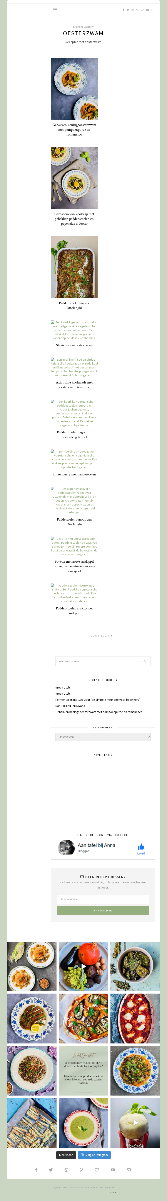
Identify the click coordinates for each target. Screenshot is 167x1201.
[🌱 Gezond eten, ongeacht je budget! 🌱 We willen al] (84, 1071)
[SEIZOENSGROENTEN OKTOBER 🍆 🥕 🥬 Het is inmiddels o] (84, 967)
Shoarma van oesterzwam (74, 345)
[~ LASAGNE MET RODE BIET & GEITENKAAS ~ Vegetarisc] (135, 1018)
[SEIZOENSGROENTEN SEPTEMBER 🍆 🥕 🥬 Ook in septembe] (135, 1123)
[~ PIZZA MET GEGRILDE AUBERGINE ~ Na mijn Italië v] (84, 1018)
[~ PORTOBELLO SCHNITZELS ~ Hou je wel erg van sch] (32, 1018)
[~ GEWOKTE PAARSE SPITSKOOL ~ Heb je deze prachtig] (32, 1071)
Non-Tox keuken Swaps (70, 706)
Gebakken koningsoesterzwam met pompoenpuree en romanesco (74, 129)
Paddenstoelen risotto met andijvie (74, 611)
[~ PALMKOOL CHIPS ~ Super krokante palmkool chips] (135, 967)
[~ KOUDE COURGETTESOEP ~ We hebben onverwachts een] (84, 1123)
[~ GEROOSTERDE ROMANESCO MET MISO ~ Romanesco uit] (135, 1071)
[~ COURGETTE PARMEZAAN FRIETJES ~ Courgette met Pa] (32, 1123)
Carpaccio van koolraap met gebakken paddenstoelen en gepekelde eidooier (74, 219)
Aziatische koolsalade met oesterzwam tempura (74, 385)
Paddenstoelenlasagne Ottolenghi (74, 305)
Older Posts (101, 635)
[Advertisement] (103, 790)
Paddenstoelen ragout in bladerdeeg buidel (74, 434)
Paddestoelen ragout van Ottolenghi (74, 522)
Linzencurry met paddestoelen (74, 474)
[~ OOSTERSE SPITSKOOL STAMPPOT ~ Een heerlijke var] (32, 967)
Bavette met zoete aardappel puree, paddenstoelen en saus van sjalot (74, 566)
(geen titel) (62, 687)
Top (112, 1192)
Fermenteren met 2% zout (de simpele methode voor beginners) (97, 700)
